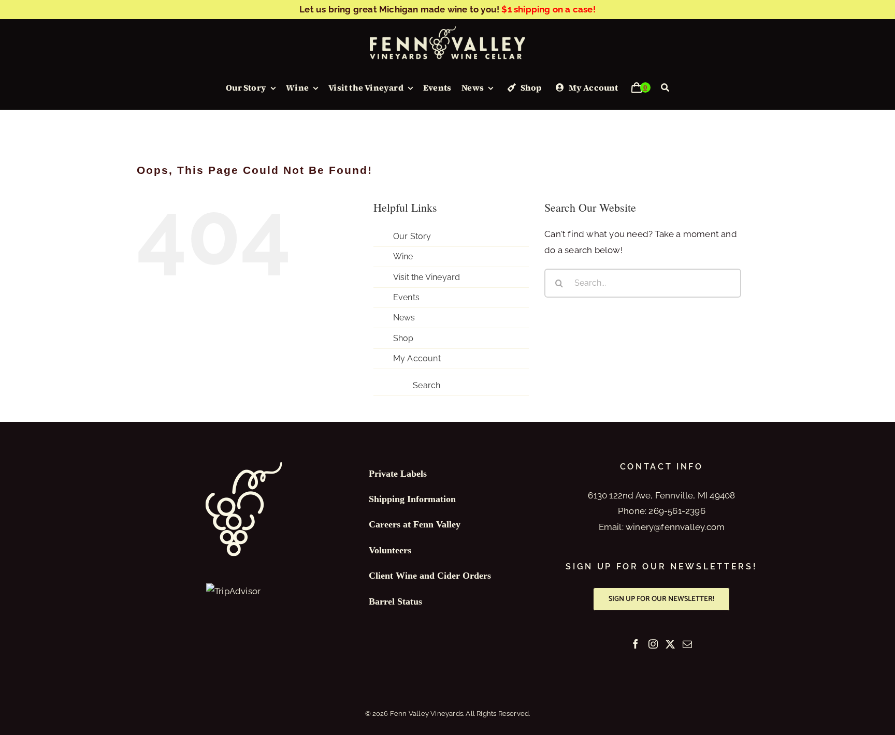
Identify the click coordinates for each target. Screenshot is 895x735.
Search (426, 385)
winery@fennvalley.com (675, 527)
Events (406, 297)
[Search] (665, 88)
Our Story (412, 236)
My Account (417, 358)
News (404, 317)
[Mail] (687, 644)
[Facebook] (635, 644)
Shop (403, 338)
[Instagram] (653, 644)
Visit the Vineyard (426, 277)
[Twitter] (670, 644)
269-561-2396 (676, 511)
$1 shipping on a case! (548, 9)
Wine (403, 256)
